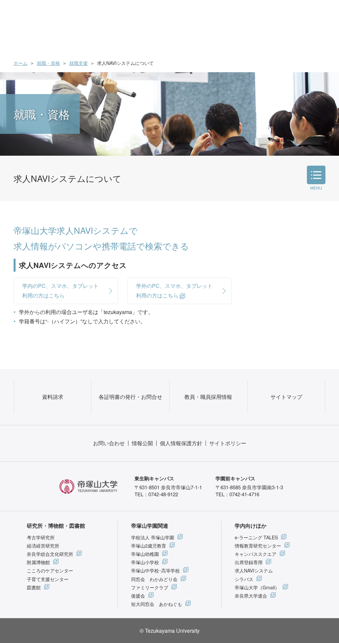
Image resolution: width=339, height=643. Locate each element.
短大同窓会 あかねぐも (156, 604)
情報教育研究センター (258, 545)
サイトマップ (286, 397)
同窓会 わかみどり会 (154, 579)
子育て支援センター (48, 579)
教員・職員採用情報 (208, 397)
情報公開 (142, 443)
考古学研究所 (41, 537)
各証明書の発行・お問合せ (130, 397)
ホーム (20, 63)
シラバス (244, 579)
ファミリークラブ (149, 587)
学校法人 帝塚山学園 (152, 537)
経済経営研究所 (43, 545)
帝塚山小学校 (145, 562)
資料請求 (52, 397)
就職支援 (78, 63)
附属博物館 (38, 562)
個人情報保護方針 (181, 443)
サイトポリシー (227, 443)
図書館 (34, 587)
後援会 (138, 595)
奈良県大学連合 (251, 595)
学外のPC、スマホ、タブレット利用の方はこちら (174, 290)
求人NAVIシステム (254, 570)
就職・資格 (48, 63)
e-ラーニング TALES (256, 537)
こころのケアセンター (50, 570)
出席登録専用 (249, 562)
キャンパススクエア (255, 554)
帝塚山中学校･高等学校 (155, 570)
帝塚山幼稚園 (145, 554)
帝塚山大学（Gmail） (257, 587)
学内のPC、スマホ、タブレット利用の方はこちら (60, 290)
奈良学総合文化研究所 (50, 554)
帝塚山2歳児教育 (148, 545)
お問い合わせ (109, 443)
